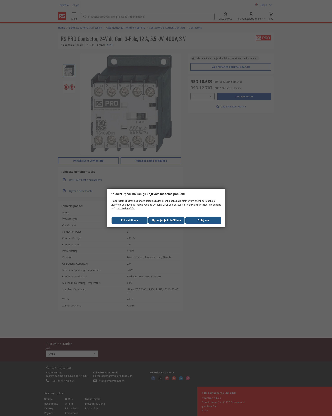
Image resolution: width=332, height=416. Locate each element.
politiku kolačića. (126, 208)
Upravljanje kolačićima (166, 220)
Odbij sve (203, 220)
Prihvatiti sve (129, 220)
